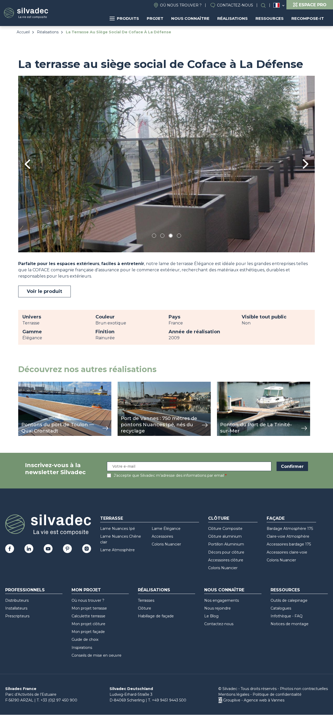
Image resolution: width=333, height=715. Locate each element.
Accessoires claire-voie (287, 552)
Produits (128, 18)
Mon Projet (86, 589)
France (276, 5)
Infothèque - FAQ (287, 616)
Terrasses (146, 600)
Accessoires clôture (225, 560)
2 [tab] (162, 236)
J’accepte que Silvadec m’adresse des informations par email (169, 475)
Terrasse (111, 518)
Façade (276, 518)
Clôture (218, 518)
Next (306, 163)
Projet (155, 18)
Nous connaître (190, 18)
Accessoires (162, 536)
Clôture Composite (225, 528)
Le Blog (211, 616)
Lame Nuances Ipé (117, 528)
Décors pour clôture (226, 552)
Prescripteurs (17, 616)
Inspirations (82, 647)
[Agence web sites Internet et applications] (220, 700)
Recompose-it (307, 18)
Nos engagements (221, 600)
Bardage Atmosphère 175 (290, 528)
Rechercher (266, 5)
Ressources (269, 18)
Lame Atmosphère (117, 550)
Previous (27, 164)
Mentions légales (233, 694)
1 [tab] (154, 236)
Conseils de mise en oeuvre (96, 655)
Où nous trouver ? (181, 5)
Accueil (23, 32)
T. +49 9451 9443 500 (167, 700)
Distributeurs (17, 600)
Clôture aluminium (225, 536)
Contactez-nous (235, 5)
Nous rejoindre (217, 608)
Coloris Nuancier (166, 544)
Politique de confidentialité (277, 694)
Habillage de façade (156, 616)
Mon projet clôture (88, 624)
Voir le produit (44, 291)
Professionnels (25, 589)
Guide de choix (85, 639)
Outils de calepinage (289, 600)
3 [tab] (170, 236)
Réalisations (232, 18)
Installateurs (16, 608)
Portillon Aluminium (226, 544)
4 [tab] (179, 236)
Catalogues (281, 608)
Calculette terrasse (88, 616)
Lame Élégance (166, 528)
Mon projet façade (88, 631)
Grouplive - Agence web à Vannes (253, 700)
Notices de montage (290, 624)
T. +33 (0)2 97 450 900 (57, 700)
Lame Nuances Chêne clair (120, 539)
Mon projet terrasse (89, 608)
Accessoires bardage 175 (289, 544)
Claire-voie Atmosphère (288, 536)
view (23, 384)
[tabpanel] (166, 164)
